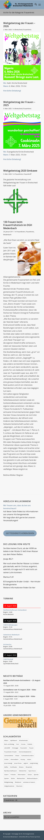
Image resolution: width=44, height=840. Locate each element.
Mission (21, 767)
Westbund (18, 782)
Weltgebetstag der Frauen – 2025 (19, 103)
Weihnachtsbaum (32, 778)
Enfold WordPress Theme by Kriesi (29, 837)
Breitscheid (19, 30)
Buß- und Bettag (9, 744)
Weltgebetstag (8, 782)
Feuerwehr (23, 748)
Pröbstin (13, 774)
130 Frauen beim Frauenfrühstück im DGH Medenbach (17, 225)
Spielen (6, 778)
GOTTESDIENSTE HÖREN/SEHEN (20, 533)
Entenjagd (15, 748)
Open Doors (32, 771)
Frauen (31, 748)
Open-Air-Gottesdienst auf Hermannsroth (19, 703)
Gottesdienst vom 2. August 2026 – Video (19, 696)
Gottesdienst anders (27, 755)
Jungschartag (34, 763)
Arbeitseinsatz (23, 740)
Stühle (13, 778)
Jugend (26, 763)
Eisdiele (30, 744)
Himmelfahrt (14, 759)
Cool (17, 744)
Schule (30, 774)
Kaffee (6, 767)
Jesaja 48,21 (8, 559)
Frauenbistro (21, 232)
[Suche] (34, 4)
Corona (23, 744)
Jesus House (18, 763)
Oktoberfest (22, 771)
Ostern (6, 774)
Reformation (21, 774)
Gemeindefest (8, 755)
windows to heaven (29, 782)
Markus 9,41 (8, 577)
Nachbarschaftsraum (10, 771)
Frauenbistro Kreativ (10, 752)
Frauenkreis (27, 30)
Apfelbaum (13, 740)
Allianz (6, 740)
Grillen (6, 759)
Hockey (23, 759)
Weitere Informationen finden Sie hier (19, 587)
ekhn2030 (7, 748)
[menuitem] (34, 4)
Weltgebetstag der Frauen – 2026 (19, 25)
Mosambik (29, 767)
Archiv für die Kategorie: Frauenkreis (18, 12)
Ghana (17, 755)
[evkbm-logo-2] (18, 4)
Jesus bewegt (8, 763)
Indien (29, 759)
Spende (36, 774)
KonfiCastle (13, 767)
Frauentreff (27, 174)
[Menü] (39, 4)
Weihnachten (21, 778)
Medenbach (7, 235)
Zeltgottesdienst (9, 786)
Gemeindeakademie (25, 752)
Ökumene (19, 786)
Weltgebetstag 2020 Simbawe (20, 170)
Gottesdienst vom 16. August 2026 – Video (19, 690)
